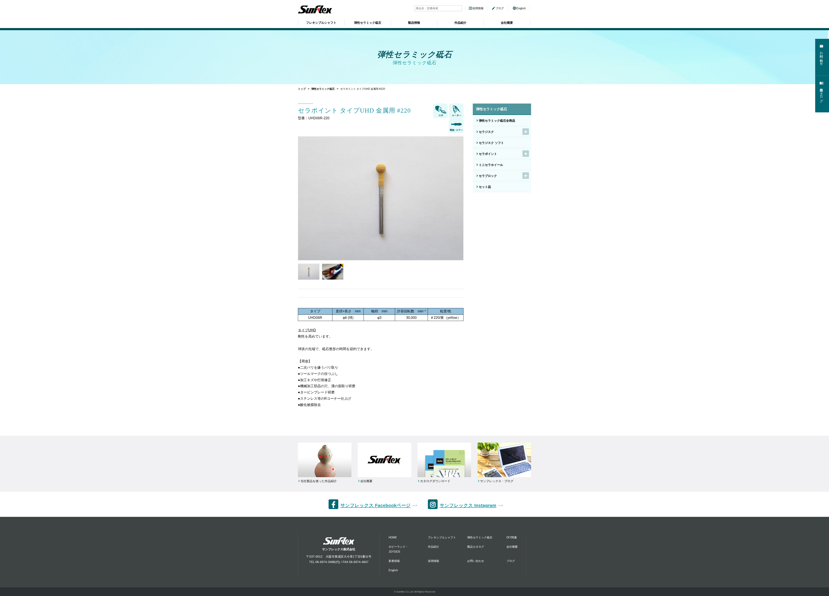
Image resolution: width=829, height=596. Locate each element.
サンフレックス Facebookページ (375, 505)
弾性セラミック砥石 (367, 22)
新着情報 (394, 561)
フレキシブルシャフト (321, 22)
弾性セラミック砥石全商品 (497, 120)
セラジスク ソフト (491, 143)
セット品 (485, 187)
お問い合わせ (475, 561)
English (519, 8)
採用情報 (476, 8)
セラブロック (488, 176)
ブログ (498, 8)
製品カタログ (475, 546)
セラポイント (488, 154)
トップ (302, 88)
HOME (393, 537)
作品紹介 (460, 22)
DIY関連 (511, 537)
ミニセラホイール (491, 165)
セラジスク (486, 132)
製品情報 (414, 22)
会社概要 (507, 22)
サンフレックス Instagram (468, 505)
